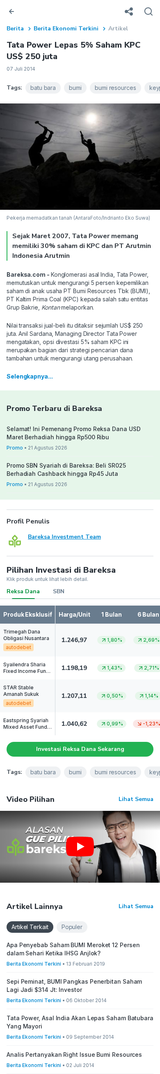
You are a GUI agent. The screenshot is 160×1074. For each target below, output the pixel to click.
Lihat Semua (136, 799)
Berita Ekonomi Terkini (66, 28)
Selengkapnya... (30, 376)
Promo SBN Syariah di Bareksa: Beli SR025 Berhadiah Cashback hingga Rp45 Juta (66, 469)
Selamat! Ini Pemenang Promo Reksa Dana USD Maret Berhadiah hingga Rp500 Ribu (73, 433)
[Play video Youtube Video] (80, 847)
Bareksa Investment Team (64, 537)
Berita (15, 28)
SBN (58, 591)
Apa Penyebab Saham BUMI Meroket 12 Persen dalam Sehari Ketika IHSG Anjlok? (73, 949)
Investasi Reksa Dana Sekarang (80, 749)
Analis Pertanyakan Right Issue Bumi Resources (74, 1054)
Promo (15, 448)
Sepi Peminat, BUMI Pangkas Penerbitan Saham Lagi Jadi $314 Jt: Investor (74, 985)
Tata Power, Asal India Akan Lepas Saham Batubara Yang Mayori (80, 1022)
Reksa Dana (23, 591)
